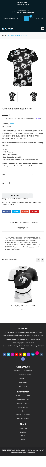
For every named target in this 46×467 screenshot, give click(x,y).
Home (4, 35)
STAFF (23, 436)
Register (19, 4)
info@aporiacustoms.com (25, 343)
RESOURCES (23, 386)
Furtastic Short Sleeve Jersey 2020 (23, 306)
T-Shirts (25, 199)
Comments (24, 222)
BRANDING (23, 382)
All (10, 199)
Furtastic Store (17, 199)
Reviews (34, 222)
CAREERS (23, 432)
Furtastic (8, 202)
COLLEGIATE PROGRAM (23, 375)
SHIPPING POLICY (23, 399)
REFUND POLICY (23, 419)
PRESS (23, 440)
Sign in (27, 4)
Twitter (15, 211)
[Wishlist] (30, 195)
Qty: (3, 183)
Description (13, 222)
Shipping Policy (23, 227)
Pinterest (35, 211)
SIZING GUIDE (23, 407)
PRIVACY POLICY (23, 403)
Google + (25, 211)
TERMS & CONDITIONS (23, 396)
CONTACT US (23, 378)
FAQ (23, 411)
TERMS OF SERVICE (23, 415)
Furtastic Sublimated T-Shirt (32, 202)
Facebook (6, 211)
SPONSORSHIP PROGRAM (23, 371)
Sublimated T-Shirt (8, 204)
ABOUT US (23, 428)
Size (3, 175)
